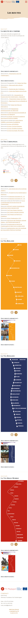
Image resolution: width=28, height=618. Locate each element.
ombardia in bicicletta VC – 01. (16, 196)
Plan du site (14, 613)
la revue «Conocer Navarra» (14, 126)
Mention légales (14, 609)
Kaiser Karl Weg (22, 83)
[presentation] (12, 180)
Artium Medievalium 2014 (14, 218)
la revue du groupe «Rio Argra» (15, 130)
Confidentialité (14, 611)
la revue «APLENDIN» (13, 124)
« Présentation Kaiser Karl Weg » (17, 99)
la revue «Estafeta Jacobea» (14, 128)
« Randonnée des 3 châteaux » (16, 89)
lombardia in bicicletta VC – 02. (16, 198)
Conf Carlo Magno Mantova (14, 210)
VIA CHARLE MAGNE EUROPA (15, 212)
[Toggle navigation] (26, 2)
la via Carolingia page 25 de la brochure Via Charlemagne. (13, 202)
